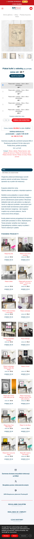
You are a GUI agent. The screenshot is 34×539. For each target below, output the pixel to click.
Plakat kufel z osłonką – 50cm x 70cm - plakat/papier (18, 103)
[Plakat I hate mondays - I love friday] (8, 301)
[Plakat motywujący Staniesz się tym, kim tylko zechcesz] (25, 386)
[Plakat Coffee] (8, 272)
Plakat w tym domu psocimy (25, 254)
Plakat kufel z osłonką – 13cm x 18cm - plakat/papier (18, 84)
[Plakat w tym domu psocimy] (25, 244)
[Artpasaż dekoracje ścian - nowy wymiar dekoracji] (16, 8)
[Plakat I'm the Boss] (25, 415)
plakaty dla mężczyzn (9, 153)
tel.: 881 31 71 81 (17, 136)
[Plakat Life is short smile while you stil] (8, 386)
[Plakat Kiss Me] (8, 244)
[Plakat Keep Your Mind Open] (8, 415)
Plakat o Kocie (25, 366)
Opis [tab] (3, 170)
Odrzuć (15, 536)
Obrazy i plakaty (13, 151)
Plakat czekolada (25, 311)
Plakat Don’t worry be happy (9, 453)
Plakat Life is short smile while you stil (8, 396)
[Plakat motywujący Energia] (8, 329)
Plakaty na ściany (22, 154)
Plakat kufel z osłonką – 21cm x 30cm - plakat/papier (18, 90)
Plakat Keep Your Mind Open (9, 425)
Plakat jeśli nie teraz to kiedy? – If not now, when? (25, 283)
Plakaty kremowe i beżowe (10, 154)
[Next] (29, 36)
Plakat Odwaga (25, 338)
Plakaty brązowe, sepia (24, 151)
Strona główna (7, 15)
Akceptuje (6, 536)
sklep (16, 15)
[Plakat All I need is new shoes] (25, 443)
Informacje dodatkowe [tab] (10, 172)
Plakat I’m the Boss (25, 425)
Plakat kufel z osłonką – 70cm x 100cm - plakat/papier (19, 110)
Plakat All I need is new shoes (25, 453)
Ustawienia (23, 536)
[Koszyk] (31, 8)
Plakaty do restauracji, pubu (23, 153)
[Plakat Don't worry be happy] (8, 443)
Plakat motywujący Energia (8, 339)
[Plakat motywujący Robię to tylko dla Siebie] (8, 357)
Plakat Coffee (9, 281)
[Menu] (2, 8)
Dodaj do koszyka (22, 120)
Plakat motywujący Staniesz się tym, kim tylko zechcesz (25, 397)
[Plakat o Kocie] (25, 357)
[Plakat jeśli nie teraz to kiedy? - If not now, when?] (25, 272)
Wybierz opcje (8, 259)
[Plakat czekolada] (25, 301)
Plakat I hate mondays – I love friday (8, 311)
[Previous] (4, 36)
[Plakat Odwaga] (25, 329)
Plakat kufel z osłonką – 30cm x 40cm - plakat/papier (18, 97)
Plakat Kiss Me (9, 253)
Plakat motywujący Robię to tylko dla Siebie (8, 368)
